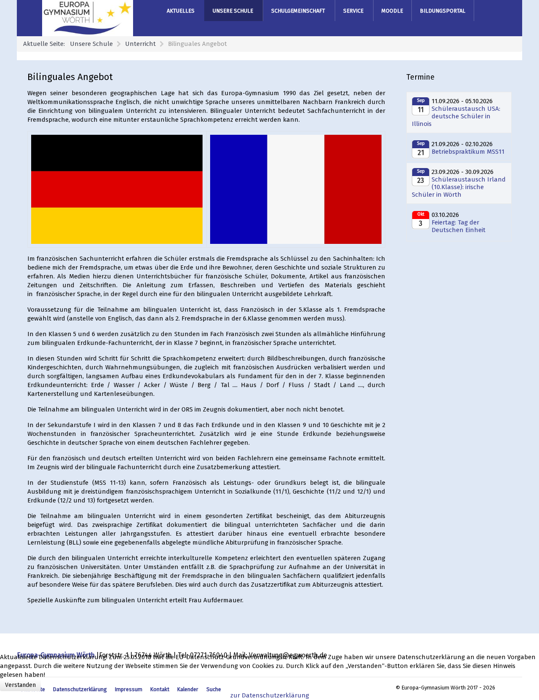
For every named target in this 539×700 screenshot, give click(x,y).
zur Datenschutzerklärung (269, 695)
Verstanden (20, 685)
